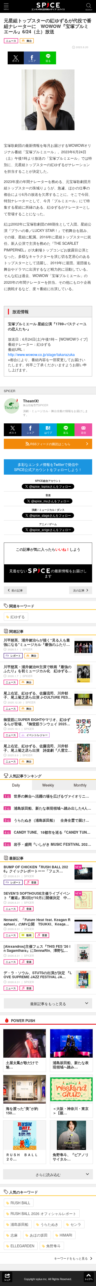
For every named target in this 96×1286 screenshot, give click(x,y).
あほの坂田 (39, 1235)
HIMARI (66, 1235)
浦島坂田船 (19, 1224)
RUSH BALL (20, 1202)
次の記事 (79, 590)
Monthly (80, 785)
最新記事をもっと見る (48, 1003)
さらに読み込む (48, 1174)
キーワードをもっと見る (71, 1258)
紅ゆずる (17, 616)
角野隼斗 (53, 1245)
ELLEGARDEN (22, 1245)
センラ (75, 1224)
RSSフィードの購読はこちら (49, 444)
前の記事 (17, 590)
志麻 (14, 1235)
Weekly (48, 785)
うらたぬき (49, 1224)
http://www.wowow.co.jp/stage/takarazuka (41, 354)
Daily (16, 785)
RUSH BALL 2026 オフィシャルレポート (43, 1213)
